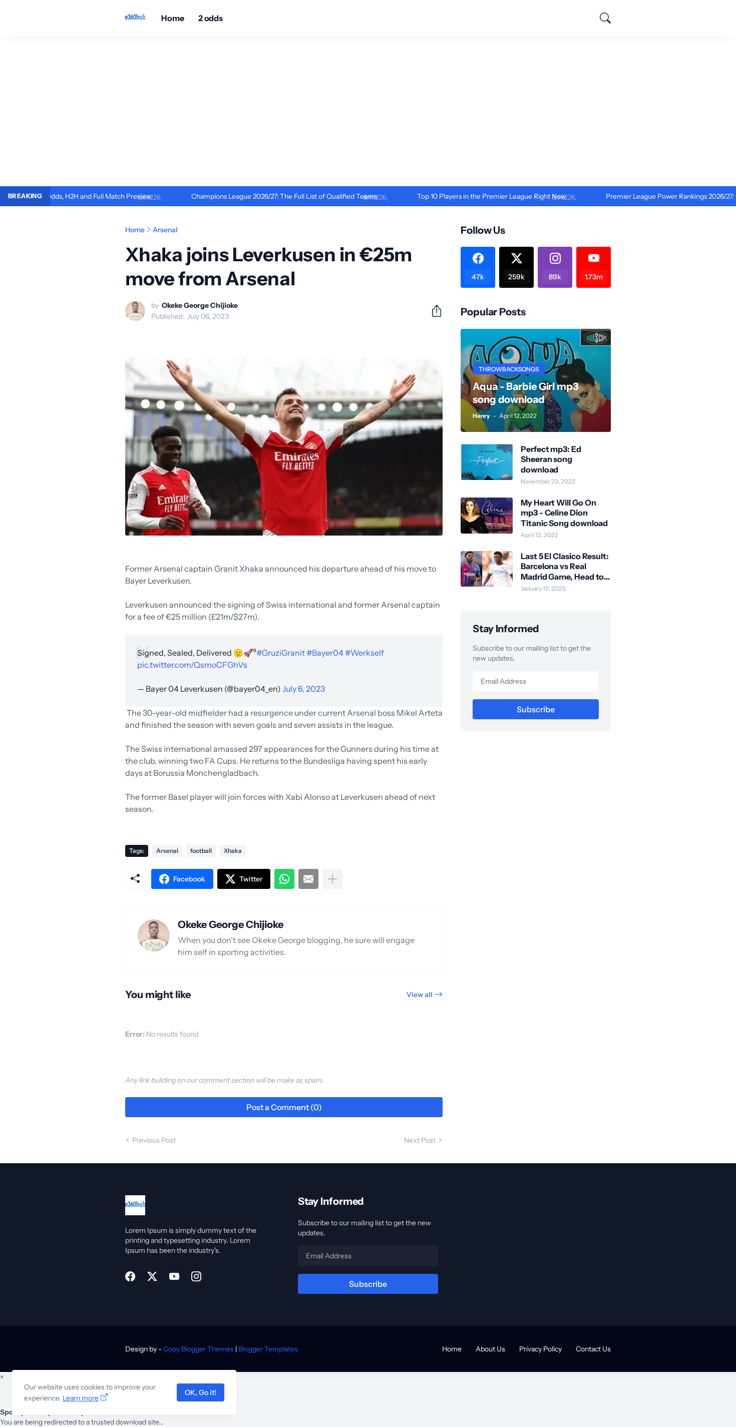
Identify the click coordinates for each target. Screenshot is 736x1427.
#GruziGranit (280, 653)
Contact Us (593, 1348)
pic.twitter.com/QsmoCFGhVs (192, 665)
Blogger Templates (268, 1348)
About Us (490, 1348)
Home (172, 18)
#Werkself (364, 653)
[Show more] (332, 879)
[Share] (433, 311)
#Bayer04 (324, 653)
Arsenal (165, 229)
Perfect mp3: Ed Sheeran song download (551, 459)
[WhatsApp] (284, 879)
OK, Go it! (200, 1392)
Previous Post (154, 1140)
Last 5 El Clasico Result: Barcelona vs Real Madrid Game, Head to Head (565, 566)
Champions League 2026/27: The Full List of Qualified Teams (250, 196)
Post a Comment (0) (284, 1107)
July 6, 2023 (303, 689)
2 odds (210, 18)
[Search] (601, 18)
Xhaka (233, 850)
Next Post (420, 1140)
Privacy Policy (540, 1348)
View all (420, 994)
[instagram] (196, 1276)
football (201, 850)
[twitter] (152, 1276)
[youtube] (174, 1276)
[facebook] (130, 1276)
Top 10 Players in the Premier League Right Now (457, 196)
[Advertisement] (368, 111)
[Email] (308, 879)
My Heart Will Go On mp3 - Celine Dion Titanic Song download (564, 513)
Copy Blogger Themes (198, 1348)
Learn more (81, 1397)
